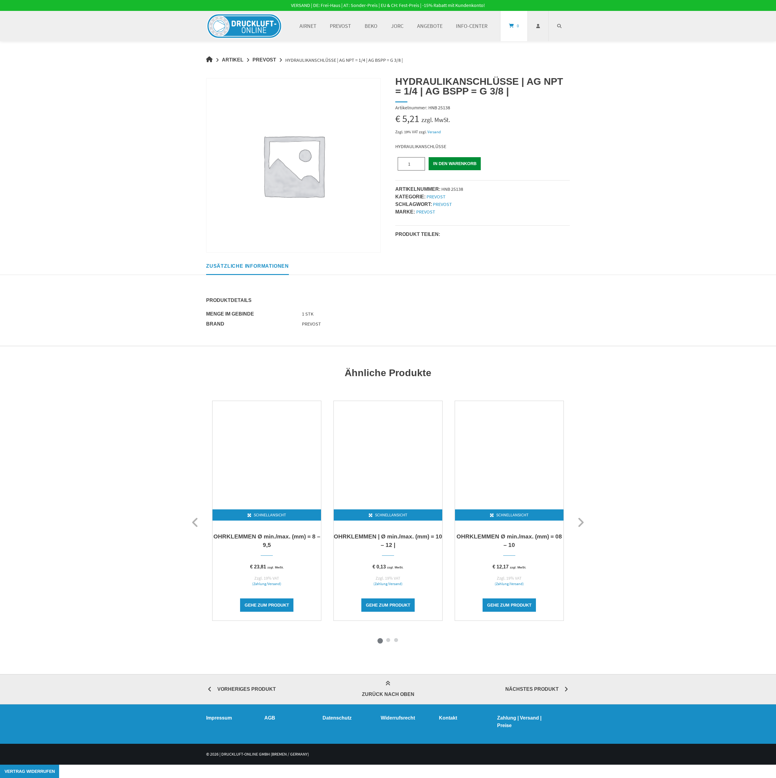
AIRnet (307, 25)
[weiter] (580, 522)
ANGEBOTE (430, 25)
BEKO (371, 25)
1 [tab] (380, 640)
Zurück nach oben (388, 694)
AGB (269, 717)
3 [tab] (396, 640)
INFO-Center (471, 25)
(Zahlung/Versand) (266, 584)
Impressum (219, 717)
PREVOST (340, 25)
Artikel (232, 59)
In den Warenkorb (455, 163)
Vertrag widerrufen (30, 771)
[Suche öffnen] (559, 26)
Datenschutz (337, 717)
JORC (397, 25)
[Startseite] (244, 26)
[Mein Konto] (538, 26)
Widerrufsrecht (398, 717)
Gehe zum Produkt (267, 605)
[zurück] (195, 522)
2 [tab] (388, 640)
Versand (434, 131)
